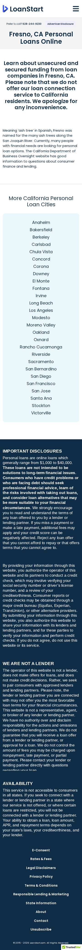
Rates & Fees (41, 859)
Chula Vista (41, 252)
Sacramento (41, 361)
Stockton (41, 405)
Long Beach (41, 303)
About (41, 911)
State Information (41, 903)
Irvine (41, 296)
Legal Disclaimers (41, 868)
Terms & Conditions (41, 885)
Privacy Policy (41, 876)
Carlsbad (41, 244)
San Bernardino (41, 369)
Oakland (41, 332)
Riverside (41, 354)
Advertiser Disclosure (60, 24)
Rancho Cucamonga (41, 347)
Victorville (41, 413)
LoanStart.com (38, 942)
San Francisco (41, 383)
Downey (41, 274)
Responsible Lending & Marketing (41, 894)
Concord (41, 259)
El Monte (41, 281)
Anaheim (41, 222)
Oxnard (41, 339)
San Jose (41, 391)
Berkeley (41, 237)
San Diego (41, 376)
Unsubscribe (41, 929)
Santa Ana (41, 398)
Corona (41, 266)
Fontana (41, 288)
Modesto (41, 317)
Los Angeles (41, 310)
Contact (41, 920)
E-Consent (41, 850)
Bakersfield (41, 230)
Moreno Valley (41, 325)
